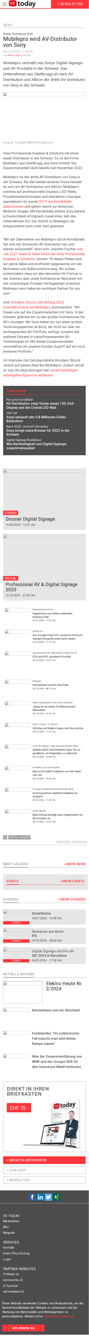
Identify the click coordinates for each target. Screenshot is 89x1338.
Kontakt (8, 1247)
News (7, 25)
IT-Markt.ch (11, 1274)
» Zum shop (16, 1170)
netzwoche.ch (13, 1280)
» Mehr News (75, 864)
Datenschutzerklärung (59, 1316)
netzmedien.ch (13, 1291)
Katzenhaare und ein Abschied (56, 1010)
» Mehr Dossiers (72, 899)
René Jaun (14, 55)
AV (5, 837)
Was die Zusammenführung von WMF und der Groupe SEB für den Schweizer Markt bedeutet (57, 1061)
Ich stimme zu (23, 1328)
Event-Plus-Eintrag (16, 1253)
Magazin (9, 1233)
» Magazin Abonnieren (26, 1160)
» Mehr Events (72, 881)
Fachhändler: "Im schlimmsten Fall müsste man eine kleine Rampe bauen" (55, 1038)
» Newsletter (18, 1180)
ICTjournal (10, 1286)
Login (7, 1259)
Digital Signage (19, 837)
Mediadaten (11, 1221)
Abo (6, 1227)
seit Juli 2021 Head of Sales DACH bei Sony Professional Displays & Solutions (44, 254)
